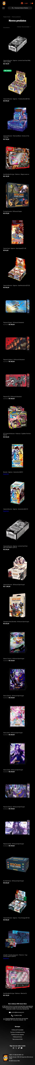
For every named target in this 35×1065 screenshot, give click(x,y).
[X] (16, 1048)
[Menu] (3, 8)
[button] (31, 3)
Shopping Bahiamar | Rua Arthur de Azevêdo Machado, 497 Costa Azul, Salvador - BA (16, 1019)
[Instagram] (13, 1048)
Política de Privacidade (17, 1030)
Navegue (17, 1026)
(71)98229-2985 (17, 1015)
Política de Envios (17, 1037)
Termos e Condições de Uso (17, 1032)
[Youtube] (21, 1048)
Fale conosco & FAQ (18, 1039)
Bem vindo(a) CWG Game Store (17, 1004)
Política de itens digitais (17, 1034)
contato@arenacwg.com (17, 1012)
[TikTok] (19, 1048)
